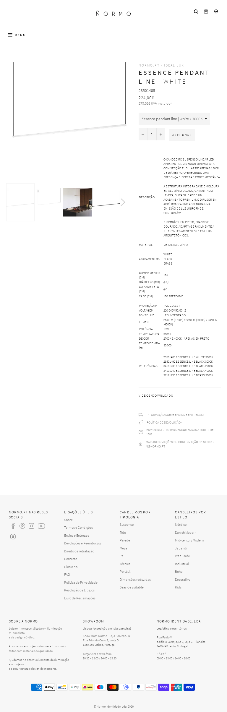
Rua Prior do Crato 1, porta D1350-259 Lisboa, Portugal (101, 642)
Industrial (182, 564)
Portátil (125, 571)
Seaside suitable (132, 587)
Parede (125, 540)
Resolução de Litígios (79, 590)
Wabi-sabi (182, 556)
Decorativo (182, 579)
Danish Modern (185, 532)
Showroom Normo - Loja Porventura (106, 636)
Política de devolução (164, 422)
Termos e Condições (78, 527)
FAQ (67, 574)
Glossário (70, 567)
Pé (122, 556)
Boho (178, 571)
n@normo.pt (155, 446)
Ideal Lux (174, 65)
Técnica (125, 564)
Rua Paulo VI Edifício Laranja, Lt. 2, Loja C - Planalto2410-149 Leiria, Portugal (181, 641)
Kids (178, 587)
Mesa (123, 548)
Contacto (70, 559)
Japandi (181, 548)
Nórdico (181, 524)
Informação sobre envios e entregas (175, 415)
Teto (123, 532)
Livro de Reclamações (79, 598)
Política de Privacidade (81, 582)
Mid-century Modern (189, 540)
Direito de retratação (79, 551)
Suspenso (127, 524)
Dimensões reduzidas (135, 579)
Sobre (68, 520)
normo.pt (149, 65)
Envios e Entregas (76, 535)
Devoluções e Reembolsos (82, 543)
